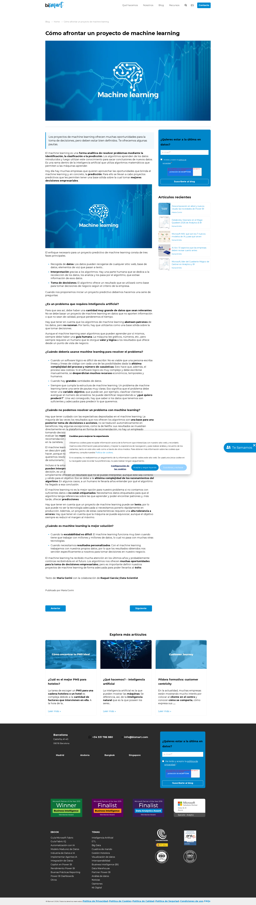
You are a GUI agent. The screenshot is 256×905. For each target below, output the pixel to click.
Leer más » (54, 711)
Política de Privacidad (95, 901)
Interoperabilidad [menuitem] (101, 860)
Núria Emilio (177, 226)
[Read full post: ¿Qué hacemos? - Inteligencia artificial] (125, 668)
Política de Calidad (143, 901)
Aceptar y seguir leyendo (145, 467)
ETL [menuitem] (94, 841)
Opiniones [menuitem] (97, 883)
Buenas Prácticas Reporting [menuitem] (65, 872)
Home (57, 22)
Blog (161, 5)
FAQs (207, 901)
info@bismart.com (136, 737)
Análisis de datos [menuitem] (100, 876)
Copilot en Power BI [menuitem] (61, 864)
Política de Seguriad (167, 901)
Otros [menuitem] (54, 880)
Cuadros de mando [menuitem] (102, 849)
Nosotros (148, 5)
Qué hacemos (130, 5)
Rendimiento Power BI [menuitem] (63, 868)
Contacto (204, 5)
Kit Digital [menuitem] (97, 887)
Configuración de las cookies (120, 467)
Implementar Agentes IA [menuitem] (64, 857)
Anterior (55, 608)
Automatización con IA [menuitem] (63, 845)
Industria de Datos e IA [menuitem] (63, 853)
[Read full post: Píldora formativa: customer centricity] (181, 668)
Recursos (174, 5)
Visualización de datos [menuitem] (103, 857)
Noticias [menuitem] (96, 880)
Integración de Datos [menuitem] (62, 860)
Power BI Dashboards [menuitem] (62, 876)
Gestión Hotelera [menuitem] (101, 853)
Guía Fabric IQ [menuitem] (58, 841)
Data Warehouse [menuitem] (101, 868)
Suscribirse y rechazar (173, 467)
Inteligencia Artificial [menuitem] (102, 837)
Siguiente (141, 608)
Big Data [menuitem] (96, 845)
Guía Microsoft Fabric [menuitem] (62, 837)
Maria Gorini (177, 212)
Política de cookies (104, 452)
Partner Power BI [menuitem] (101, 872)
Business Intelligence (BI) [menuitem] (105, 864)
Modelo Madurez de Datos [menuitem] (65, 849)
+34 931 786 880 (102, 737)
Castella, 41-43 (60, 739)
